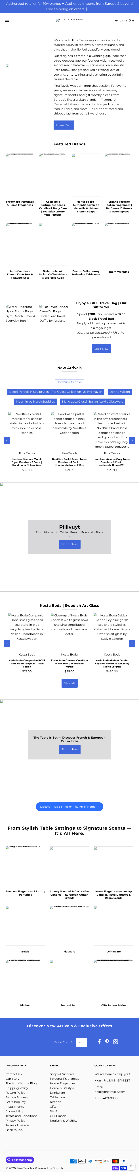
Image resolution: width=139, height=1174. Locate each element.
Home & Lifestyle (62, 1088)
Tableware (57, 1097)
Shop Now (101, 348)
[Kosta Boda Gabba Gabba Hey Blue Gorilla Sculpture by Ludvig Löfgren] (112, 631)
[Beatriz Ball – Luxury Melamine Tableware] (86, 244)
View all (69, 683)
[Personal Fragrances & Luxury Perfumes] (25, 866)
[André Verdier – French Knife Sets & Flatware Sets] (20, 244)
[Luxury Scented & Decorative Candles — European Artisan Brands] (69, 866)
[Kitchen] (25, 979)
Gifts (53, 1106)
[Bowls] (25, 926)
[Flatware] (69, 926)
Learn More (63, 125)
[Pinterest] (107, 1042)
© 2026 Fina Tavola (19, 1168)
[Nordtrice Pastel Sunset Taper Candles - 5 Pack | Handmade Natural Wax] (69, 430)
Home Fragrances (62, 1083)
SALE (53, 1111)
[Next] (132, 440)
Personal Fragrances (64, 1078)
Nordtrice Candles (69, 382)
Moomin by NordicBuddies (35, 401)
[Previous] (7, 440)
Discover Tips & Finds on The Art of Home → (69, 806)
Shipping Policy (17, 1088)
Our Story (12, 1078)
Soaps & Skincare (62, 1074)
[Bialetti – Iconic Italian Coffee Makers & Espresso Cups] (53, 244)
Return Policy (15, 1092)
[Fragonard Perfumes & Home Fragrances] (20, 175)
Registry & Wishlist (63, 1120)
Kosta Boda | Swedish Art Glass (69, 605)
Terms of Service (17, 1125)
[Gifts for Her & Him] (113, 979)
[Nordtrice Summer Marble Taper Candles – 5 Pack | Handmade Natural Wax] (26, 430)
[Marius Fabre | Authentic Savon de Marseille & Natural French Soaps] (86, 175)
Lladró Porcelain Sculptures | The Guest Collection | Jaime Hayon (55, 391)
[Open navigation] (27, 20)
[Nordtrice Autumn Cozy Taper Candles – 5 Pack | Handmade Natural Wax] (112, 430)
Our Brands (58, 1116)
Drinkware (57, 1092)
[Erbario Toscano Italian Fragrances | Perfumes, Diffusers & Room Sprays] (119, 175)
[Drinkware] (113, 926)
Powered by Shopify (49, 1168)
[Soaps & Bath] (69, 979)
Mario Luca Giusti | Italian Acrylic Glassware (92, 401)
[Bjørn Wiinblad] (119, 244)
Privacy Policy (15, 1120)
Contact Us (14, 1074)
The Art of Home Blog (21, 1083)
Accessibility (14, 1111)
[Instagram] (115, 1042)
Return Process (17, 1097)
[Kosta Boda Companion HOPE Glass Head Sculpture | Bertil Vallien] (26, 631)
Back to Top (14, 1130)
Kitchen (55, 1102)
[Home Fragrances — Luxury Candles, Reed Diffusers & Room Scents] (113, 866)
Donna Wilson (119, 391)
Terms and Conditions (21, 1116)
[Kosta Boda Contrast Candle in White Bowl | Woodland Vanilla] (69, 631)
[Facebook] (99, 1042)
